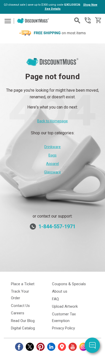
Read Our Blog (23, 320)
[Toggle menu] (7, 21)
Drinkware (52, 147)
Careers (17, 313)
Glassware (52, 172)
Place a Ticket (22, 284)
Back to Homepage (52, 121)
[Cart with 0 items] (97, 20)
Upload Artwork (65, 306)
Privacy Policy (63, 328)
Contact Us (20, 305)
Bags (52, 155)
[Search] (77, 20)
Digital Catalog (23, 328)
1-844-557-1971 (87, 20)
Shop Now (90, 4)
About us (59, 291)
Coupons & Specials (69, 284)
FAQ (55, 299)
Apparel (52, 164)
